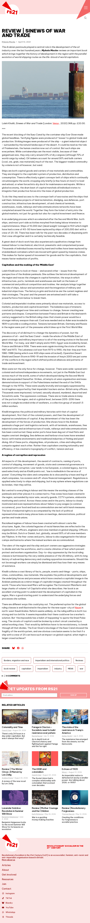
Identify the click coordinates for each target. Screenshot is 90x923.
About (5, 869)
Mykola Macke (8, 42)
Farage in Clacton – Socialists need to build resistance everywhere (43, 730)
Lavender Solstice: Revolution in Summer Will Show (12, 811)
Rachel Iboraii (37, 736)
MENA (70, 668)
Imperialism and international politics (52, 660)
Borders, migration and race (16, 660)
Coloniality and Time (12, 727)
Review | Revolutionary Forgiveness (73, 809)
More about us (8, 860)
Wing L (64, 772)
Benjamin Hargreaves (10, 817)
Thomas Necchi (68, 814)
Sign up (73, 695)
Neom (78, 607)
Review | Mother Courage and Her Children (45, 809)
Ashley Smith (67, 736)
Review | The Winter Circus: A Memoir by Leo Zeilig (12, 772)
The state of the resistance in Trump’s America (72, 730)
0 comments (13, 676)
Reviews (79, 660)
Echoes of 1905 (70, 769)
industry (58, 668)
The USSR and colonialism (39, 770)
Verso (56, 123)
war (81, 668)
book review (9, 668)
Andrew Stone (7, 778)
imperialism (43, 668)
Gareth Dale (6, 730)
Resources (7, 879)
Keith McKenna (37, 814)
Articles (6, 865)
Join (4, 883)
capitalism (26, 668)
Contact (6, 888)
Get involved (9, 874)
